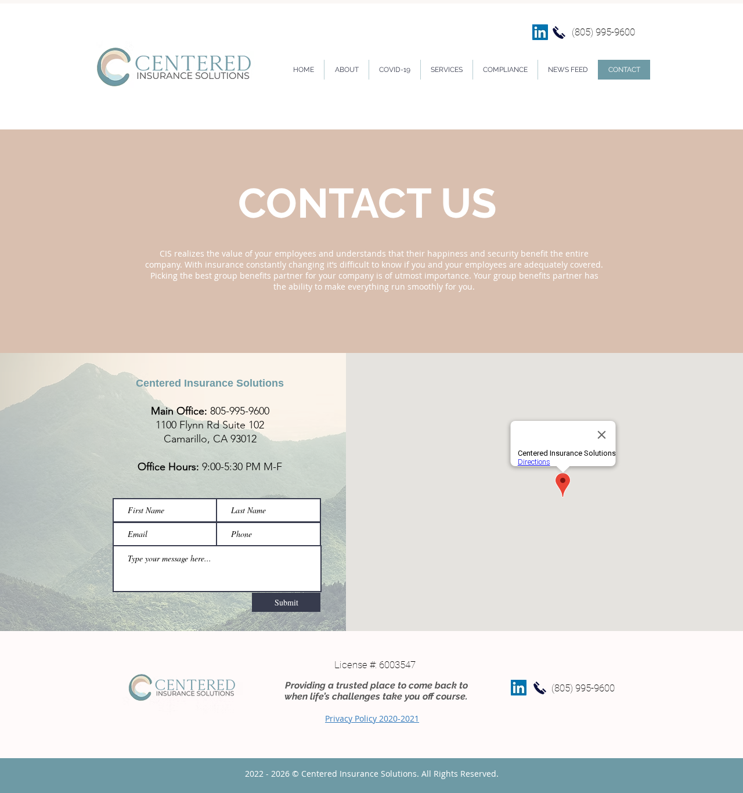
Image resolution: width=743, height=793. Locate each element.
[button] (446, 70)
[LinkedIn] (540, 32)
